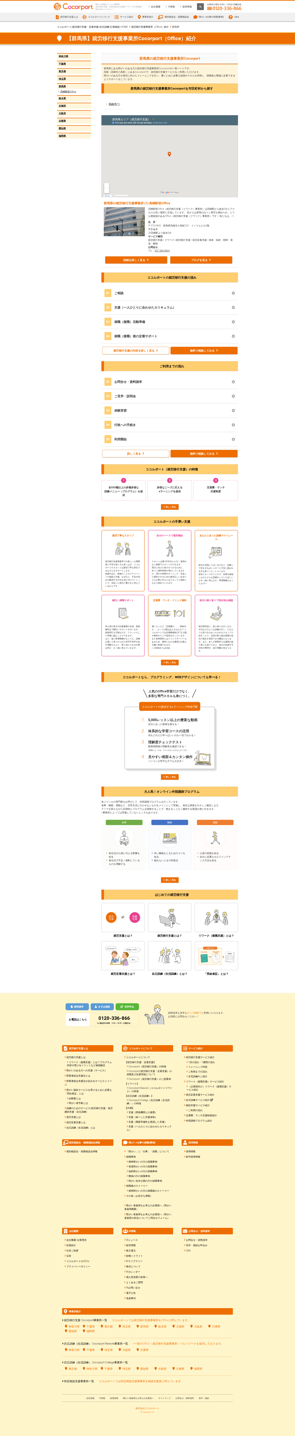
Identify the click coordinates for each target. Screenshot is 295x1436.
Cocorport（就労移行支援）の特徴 (147, 1066)
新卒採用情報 (193, 1156)
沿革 (68, 1255)
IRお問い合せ (133, 1287)
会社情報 (90, 1398)
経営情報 (131, 1245)
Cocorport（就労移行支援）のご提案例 (150, 1079)
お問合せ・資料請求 (196, 1240)
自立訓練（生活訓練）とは (80, 1127)
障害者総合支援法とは (78, 1075)
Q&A (236, 17)
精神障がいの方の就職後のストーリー (149, 1190)
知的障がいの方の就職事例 (143, 1171)
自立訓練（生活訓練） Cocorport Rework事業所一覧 (96, 1343)
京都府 (62, 105)
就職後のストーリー (137, 1185)
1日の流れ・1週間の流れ (201, 1062)
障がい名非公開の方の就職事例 (145, 1180)
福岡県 (62, 136)
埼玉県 (62, 78)
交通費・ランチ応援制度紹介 (201, 1115)
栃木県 (62, 98)
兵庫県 (62, 120)
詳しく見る (134, 453)
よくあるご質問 (134, 1282)
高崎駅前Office (68, 91)
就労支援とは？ (123, 935)
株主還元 (131, 1250)
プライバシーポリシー (78, 1266)
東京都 (62, 71)
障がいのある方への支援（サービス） (86, 1070)
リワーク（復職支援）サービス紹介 (205, 1081)
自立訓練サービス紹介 (198, 1100)
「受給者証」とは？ (216, 973)
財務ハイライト (134, 1255)
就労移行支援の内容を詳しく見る (134, 350)
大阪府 (62, 113)
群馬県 (62, 86)
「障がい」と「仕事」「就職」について (147, 1151)
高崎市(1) (114, 104)
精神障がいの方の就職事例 (143, 1161)
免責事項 (131, 1298)
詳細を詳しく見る (134, 260)
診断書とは (75, 1098)
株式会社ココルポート (147, 1408)
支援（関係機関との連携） (143, 1112)
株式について (133, 1266)
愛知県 (62, 128)
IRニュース (132, 1240)
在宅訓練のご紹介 (197, 1076)
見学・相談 (204, 1398)
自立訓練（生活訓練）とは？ (169, 973)
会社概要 (155, 6)
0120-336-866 (114, 1018)
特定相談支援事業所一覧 (79, 1381)
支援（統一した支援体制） (143, 1117)
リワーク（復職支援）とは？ (216, 935)
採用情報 (187, 6)
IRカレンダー (133, 1271)
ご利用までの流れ (197, 1071)
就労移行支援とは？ (169, 935)
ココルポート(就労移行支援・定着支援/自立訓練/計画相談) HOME (92, 26)
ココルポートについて (138, 1057)
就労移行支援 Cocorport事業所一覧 (85, 1320)
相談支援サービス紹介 (198, 1105)
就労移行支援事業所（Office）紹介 (150, 26)
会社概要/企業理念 (76, 1240)
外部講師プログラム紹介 (199, 1120)
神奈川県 (63, 56)
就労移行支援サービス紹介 (200, 1057)
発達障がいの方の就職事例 (143, 1166)
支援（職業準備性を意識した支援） (148, 1121)
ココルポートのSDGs (77, 1261)
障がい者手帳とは (78, 1103)
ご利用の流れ (195, 1110)
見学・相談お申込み (196, 1245)
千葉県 (62, 63)
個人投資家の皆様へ (137, 1277)
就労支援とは (73, 1117)
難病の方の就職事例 (139, 1176)
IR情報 (171, 6)
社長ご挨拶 (72, 1250)
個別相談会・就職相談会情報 (81, 1151)
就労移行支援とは (76, 1057)
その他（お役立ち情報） (139, 1196)
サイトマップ (164, 1398)
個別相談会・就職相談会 (177, 17)
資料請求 (78, 1006)
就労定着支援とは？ (123, 973)
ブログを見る (199, 260)
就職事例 (131, 1156)
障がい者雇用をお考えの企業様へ (138, 1398)
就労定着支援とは (76, 1122)
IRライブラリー (134, 1261)
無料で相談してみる (202, 350)
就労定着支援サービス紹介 (200, 1094)
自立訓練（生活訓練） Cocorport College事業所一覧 (96, 1362)
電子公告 (131, 1293)
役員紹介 (71, 1245)
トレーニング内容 (197, 1066)
